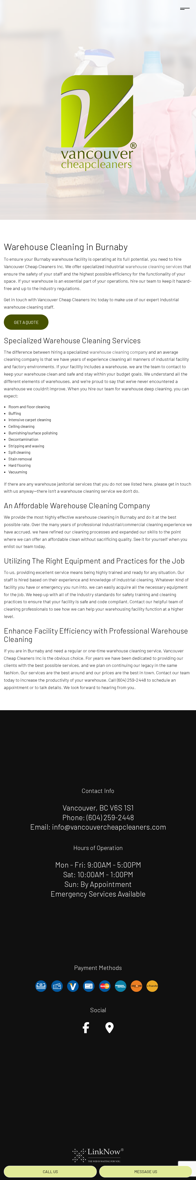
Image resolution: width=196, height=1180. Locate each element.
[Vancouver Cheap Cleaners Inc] (98, 121)
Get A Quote (26, 322)
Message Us (145, 1171)
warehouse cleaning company (119, 352)
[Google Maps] (109, 1030)
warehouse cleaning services (153, 266)
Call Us (50, 1171)
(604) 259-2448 (110, 817)
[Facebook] (85, 1030)
